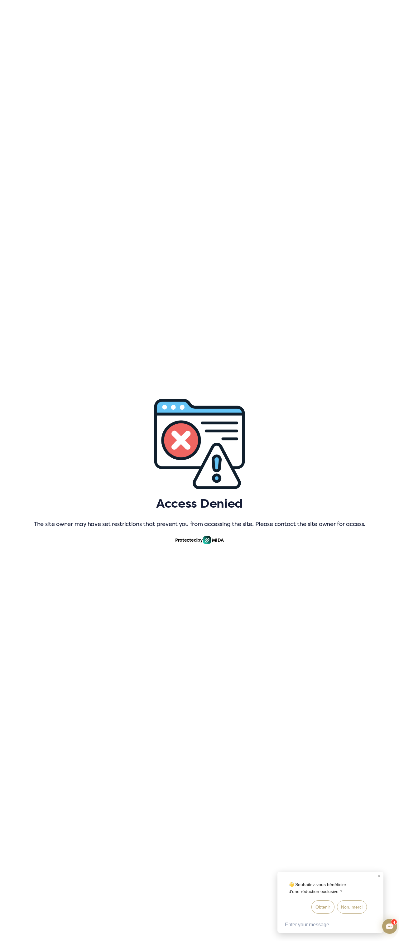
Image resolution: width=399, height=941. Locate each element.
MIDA (218, 540)
